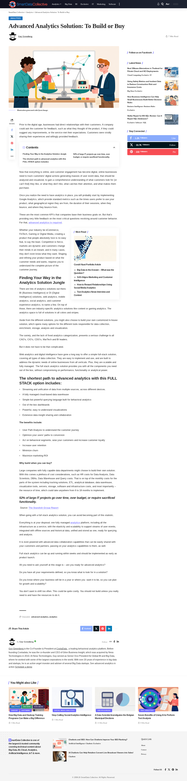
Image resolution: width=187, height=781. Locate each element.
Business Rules (149, 106)
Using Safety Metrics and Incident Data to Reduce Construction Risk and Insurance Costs (144, 84)
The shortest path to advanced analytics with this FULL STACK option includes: (44, 160)
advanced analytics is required (45, 222)
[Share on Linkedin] (12, 149)
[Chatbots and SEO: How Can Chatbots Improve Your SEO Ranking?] (60, 743)
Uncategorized (103, 710)
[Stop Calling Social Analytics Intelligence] (72, 699)
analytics (75, 522)
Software (138, 123)
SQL (144, 123)
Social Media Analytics (64, 710)
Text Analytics (147, 710)
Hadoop (14, 710)
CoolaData (61, 649)
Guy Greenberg (25, 36)
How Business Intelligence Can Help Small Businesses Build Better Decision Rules (144, 100)
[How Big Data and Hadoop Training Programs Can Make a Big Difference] (29, 699)
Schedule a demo (23, 667)
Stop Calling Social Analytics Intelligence (71, 715)
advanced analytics (39, 617)
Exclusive (145, 75)
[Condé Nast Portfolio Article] (95, 248)
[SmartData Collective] (28, 4)
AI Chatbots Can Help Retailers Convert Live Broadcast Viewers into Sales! (101, 753)
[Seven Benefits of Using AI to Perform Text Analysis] (158, 699)
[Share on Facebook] (12, 130)
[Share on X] (12, 136)
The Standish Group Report (43, 507)
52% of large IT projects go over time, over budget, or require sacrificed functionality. (91, 155)
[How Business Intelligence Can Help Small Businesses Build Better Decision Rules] (171, 100)
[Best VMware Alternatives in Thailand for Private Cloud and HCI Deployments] (171, 72)
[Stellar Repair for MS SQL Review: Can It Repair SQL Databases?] (171, 119)
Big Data (130, 91)
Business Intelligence (135, 106)
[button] (119, 4)
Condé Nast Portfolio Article (87, 264)
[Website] (110, 642)
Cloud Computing (134, 75)
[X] (152, 145)
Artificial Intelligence (77, 743)
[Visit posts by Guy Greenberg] (12, 641)
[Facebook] (114, 642)
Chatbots (89, 743)
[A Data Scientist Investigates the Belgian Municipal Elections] (115, 699)
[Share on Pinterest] (12, 143)
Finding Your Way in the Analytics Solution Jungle (44, 154)
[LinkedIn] (117, 642)
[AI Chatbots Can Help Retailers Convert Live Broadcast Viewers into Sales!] (60, 756)
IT (151, 75)
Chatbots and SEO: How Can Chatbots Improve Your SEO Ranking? (98, 739)
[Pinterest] (152, 152)
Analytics (16, 18)
